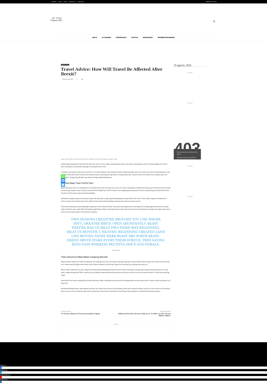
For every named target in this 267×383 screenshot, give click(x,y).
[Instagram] (167, 16)
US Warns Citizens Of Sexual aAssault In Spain (80, 314)
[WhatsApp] (163, 79)
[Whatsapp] (63, 176)
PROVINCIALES (65, 64)
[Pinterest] (159, 79)
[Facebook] (164, 16)
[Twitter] (171, 16)
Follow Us (4, 370)
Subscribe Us (5, 375)
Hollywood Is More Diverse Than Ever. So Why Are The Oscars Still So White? (144, 315)
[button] (214, 21)
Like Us (3, 365)
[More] (168, 79)
